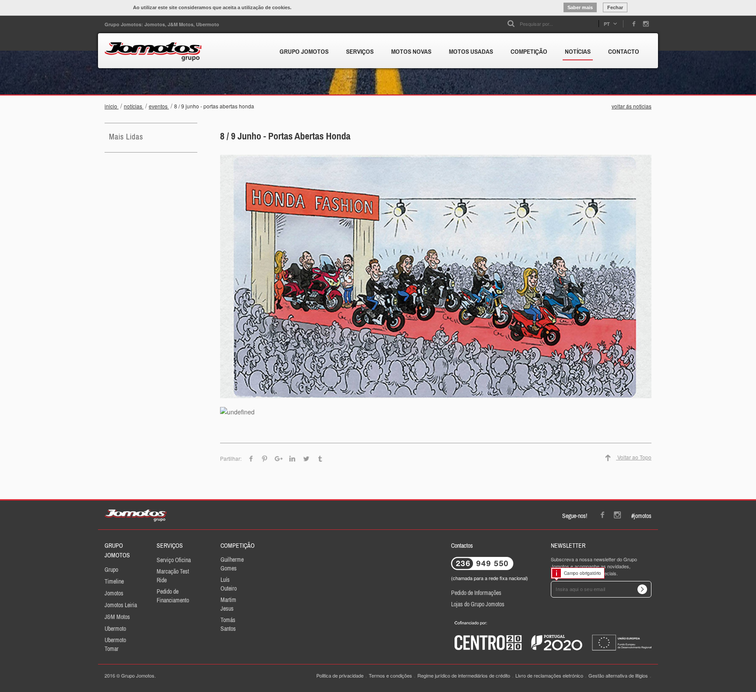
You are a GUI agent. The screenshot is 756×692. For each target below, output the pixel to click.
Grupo (111, 569)
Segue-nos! (574, 515)
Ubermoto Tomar (115, 644)
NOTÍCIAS (578, 51)
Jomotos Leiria (121, 605)
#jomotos (641, 515)
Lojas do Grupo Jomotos (477, 604)
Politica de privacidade (340, 675)
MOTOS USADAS (471, 51)
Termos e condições (390, 675)
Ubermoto (115, 628)
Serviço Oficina (174, 559)
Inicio (112, 106)
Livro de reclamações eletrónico (549, 675)
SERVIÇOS (360, 51)
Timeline (114, 581)
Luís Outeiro (228, 584)
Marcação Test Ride (173, 576)
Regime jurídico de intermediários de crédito (463, 675)
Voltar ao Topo (633, 457)
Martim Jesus (228, 604)
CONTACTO (623, 51)
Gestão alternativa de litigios (618, 675)
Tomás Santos (228, 624)
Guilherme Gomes (232, 564)
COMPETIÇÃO (529, 51)
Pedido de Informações (476, 592)
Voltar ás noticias (631, 106)
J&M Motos (117, 616)
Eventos (159, 106)
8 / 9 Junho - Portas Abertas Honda (215, 106)
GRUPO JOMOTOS (304, 51)
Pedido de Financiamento (173, 596)
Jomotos (114, 593)
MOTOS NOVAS (411, 51)
